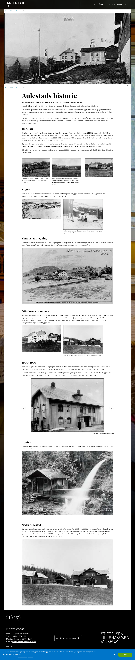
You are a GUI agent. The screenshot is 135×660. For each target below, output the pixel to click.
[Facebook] (10, 617)
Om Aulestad (16, 11)
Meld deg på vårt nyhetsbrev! (66, 638)
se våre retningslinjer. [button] (25, 657)
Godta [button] (125, 654)
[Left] (24, 408)
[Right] (111, 408)
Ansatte (9, 646)
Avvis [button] (114, 654)
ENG (94, 4)
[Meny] (126, 4)
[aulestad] (16, 4)
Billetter (119, 4)
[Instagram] (18, 617)
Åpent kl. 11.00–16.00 (107, 4)
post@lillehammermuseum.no (24, 642)
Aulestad (8, 11)
